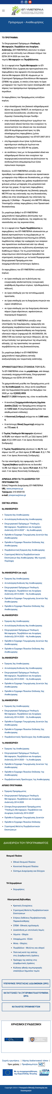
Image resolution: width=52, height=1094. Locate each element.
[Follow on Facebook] (22, 2)
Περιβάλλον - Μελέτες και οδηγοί (28, 948)
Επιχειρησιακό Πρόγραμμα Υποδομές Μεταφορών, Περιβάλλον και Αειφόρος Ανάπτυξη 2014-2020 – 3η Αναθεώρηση (23, 675)
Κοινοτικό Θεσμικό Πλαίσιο (25, 866)
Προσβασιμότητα (29, 1064)
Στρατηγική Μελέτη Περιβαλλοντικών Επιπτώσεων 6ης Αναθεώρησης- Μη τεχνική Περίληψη (25, 557)
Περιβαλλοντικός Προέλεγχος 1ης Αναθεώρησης (27, 779)
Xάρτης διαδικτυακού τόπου (35, 1060)
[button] (3, 10)
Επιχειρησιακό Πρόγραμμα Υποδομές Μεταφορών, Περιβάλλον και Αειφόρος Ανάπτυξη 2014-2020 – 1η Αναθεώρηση (23, 756)
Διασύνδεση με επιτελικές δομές (28, 930)
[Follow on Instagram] (26, 2)
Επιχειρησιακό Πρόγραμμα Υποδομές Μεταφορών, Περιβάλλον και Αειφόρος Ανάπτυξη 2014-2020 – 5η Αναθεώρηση (23, 590)
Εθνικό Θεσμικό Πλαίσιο (24, 862)
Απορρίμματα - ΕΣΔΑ (23, 939)
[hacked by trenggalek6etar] (27, 10)
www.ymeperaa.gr (15, 488)
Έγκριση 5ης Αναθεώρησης (17, 578)
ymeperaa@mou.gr (17, 495)
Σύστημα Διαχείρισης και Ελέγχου (29, 871)
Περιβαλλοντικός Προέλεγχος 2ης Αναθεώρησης (27, 737)
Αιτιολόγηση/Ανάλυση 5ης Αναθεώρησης (23, 583)
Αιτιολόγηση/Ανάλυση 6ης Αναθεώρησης (24, 519)
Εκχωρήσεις (18, 889)
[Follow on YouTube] (30, 2)
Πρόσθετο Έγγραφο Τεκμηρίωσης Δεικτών (24, 817)
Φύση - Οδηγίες (20, 943)
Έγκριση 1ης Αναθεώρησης (17, 748)
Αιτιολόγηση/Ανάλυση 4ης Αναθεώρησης (23, 625)
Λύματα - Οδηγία (20, 934)
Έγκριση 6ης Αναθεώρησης (17, 515)
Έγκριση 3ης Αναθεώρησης (17, 663)
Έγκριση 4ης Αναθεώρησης (17, 621)
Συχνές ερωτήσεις (10, 1060)
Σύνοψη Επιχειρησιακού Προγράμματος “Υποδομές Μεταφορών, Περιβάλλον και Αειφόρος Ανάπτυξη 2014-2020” (23, 809)
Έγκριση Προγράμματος (15, 791)
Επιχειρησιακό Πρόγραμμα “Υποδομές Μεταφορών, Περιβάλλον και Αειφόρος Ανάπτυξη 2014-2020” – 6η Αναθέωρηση (23, 527)
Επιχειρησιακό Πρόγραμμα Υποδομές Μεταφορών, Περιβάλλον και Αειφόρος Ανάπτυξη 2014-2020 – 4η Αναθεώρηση (23, 633)
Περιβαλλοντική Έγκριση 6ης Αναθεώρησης (25, 550)
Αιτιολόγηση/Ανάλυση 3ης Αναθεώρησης (23, 668)
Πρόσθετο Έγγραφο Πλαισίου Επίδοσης (22, 822)
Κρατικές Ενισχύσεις (22, 905)
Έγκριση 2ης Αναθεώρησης (17, 706)
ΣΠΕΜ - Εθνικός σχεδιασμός (26, 925)
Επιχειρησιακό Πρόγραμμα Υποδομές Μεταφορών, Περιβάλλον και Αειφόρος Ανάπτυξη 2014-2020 (23, 798)
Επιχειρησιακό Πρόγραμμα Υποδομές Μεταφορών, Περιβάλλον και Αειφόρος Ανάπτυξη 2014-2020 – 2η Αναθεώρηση (23, 713)
